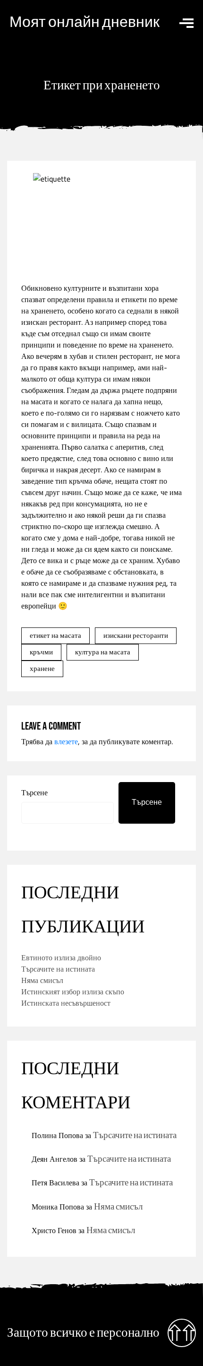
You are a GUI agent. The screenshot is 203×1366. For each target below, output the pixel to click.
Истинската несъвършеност (65, 1003)
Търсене (34, 792)
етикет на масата (55, 635)
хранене (42, 668)
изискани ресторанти (135, 635)
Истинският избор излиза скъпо (72, 991)
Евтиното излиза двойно (61, 957)
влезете (66, 741)
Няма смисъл (42, 980)
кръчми (41, 652)
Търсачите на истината (58, 968)
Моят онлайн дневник (84, 22)
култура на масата (102, 652)
